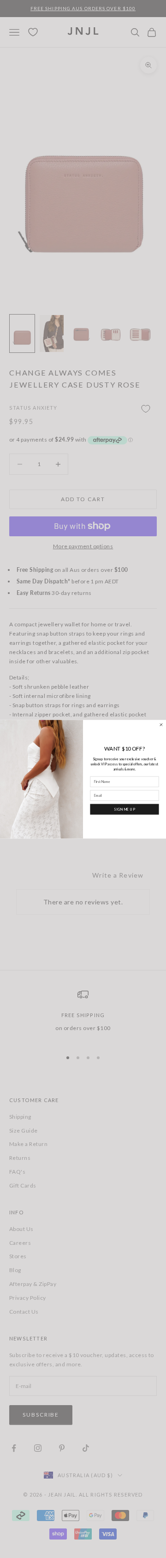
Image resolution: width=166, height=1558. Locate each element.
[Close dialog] (161, 724)
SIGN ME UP (124, 809)
